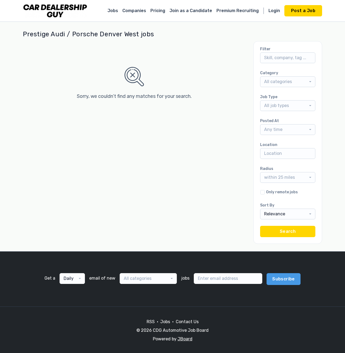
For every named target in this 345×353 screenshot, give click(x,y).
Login (274, 10)
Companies (134, 10)
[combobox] (287, 81)
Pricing (157, 10)
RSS (151, 321)
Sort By (267, 205)
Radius (266, 168)
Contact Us (187, 321)
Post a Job (303, 10)
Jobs (113, 10)
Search (288, 231)
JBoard (185, 338)
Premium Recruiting (237, 10)
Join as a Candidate (191, 10)
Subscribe (283, 278)
